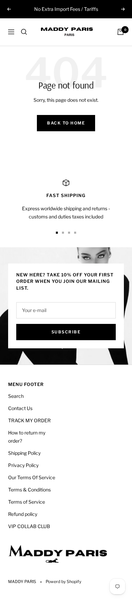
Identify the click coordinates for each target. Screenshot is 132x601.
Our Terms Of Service (31, 477)
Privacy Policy (23, 465)
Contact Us (20, 408)
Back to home (66, 122)
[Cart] (120, 32)
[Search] (24, 32)
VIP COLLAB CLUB (29, 526)
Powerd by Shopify (63, 581)
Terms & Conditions (29, 489)
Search (16, 396)
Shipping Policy (24, 453)
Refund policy (22, 514)
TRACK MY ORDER (29, 420)
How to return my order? (26, 437)
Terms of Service (26, 502)
